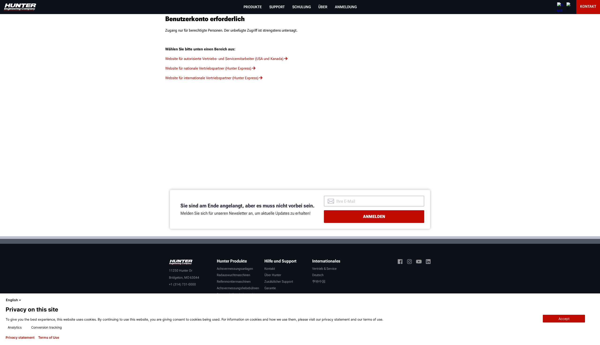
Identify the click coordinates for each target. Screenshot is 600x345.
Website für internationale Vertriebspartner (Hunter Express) (211, 78)
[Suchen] (560, 7)
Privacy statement (20, 337)
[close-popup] (592, 300)
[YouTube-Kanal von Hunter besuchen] (419, 262)
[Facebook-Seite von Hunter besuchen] (400, 262)
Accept (564, 319)
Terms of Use (48, 337)
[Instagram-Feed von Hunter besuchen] (409, 262)
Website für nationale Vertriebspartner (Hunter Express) (208, 68)
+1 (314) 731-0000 (182, 284)
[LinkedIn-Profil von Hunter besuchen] (428, 262)
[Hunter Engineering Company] (20, 7)
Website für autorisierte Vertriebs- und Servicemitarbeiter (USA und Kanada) (224, 58)
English (12, 300)
